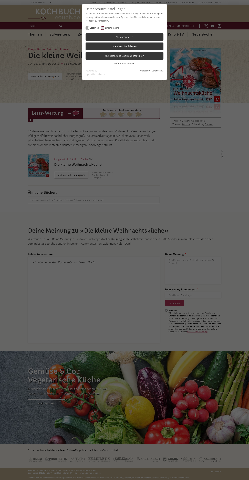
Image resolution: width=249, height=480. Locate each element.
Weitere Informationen (124, 63)
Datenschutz (157, 70)
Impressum (145, 70)
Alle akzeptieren (124, 37)
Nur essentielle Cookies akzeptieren (124, 55)
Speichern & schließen (124, 46)
